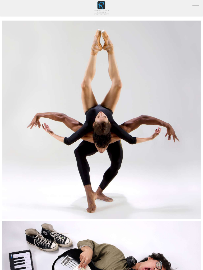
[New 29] (101, 120)
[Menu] (195, 8)
